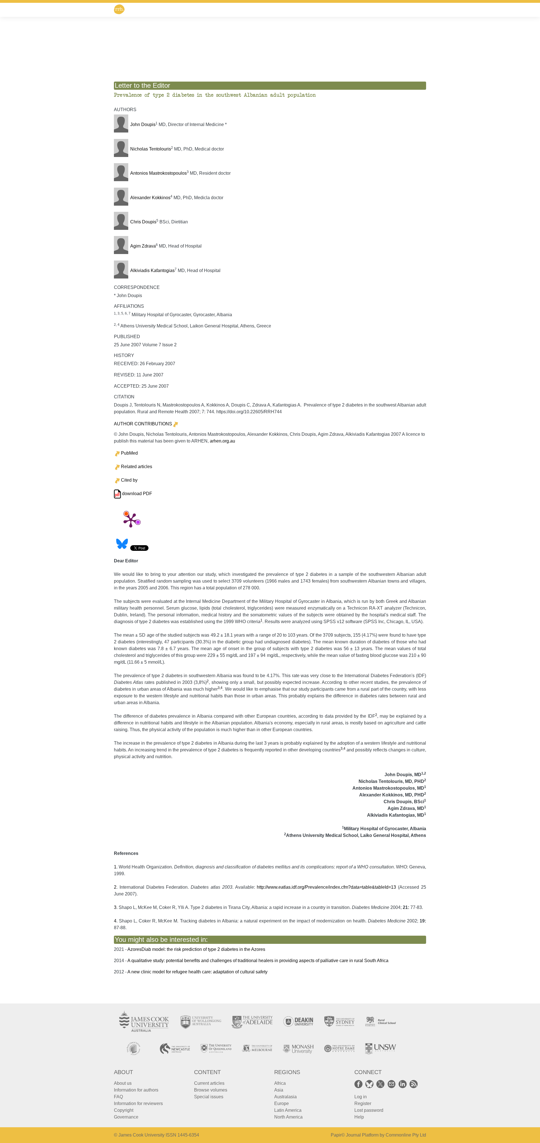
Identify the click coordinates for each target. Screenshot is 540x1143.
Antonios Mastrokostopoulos (158, 173)
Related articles (136, 466)
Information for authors (136, 1090)
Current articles (209, 1083)
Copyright (123, 1110)
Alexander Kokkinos (150, 197)
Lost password (368, 1110)
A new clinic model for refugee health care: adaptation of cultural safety (197, 971)
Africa (280, 1083)
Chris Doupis (143, 221)
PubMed (129, 453)
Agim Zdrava (143, 246)
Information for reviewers (138, 1103)
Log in (360, 1096)
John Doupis (143, 124)
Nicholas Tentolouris (150, 149)
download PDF (136, 493)
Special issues (208, 1096)
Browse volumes (210, 1090)
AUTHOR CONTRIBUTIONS (143, 423)
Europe (281, 1103)
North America (288, 1117)
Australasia (285, 1096)
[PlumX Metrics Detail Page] (131, 520)
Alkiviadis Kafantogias (152, 270)
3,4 (220, 688)
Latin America (288, 1110)
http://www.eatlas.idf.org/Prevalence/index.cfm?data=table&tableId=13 (326, 887)
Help (359, 1117)
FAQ (118, 1096)
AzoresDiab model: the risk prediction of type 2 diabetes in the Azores (196, 949)
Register (362, 1103)
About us (123, 1083)
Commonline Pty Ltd (406, 1135)
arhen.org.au (222, 441)
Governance (126, 1117)
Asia (278, 1090)
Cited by (129, 480)
